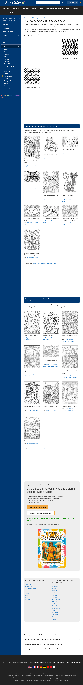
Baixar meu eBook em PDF (37, 507)
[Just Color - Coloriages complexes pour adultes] (34, 667)
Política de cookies (64, 662)
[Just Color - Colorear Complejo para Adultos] (41, 667)
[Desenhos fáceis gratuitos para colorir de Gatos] (70, 193)
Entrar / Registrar (72, 2)
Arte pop (54, 597)
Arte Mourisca (8, 76)
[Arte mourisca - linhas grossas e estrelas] (70, 55)
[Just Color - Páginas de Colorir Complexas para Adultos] (47, 667)
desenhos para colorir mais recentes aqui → (45, 449)
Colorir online (75, 8)
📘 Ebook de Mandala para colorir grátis (10, 96)
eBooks (12, 13)
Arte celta (54, 595)
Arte (33, 18)
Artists (41, 8)
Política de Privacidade (75, 662)
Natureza (27, 593)
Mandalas (28, 584)
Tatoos (54, 619)
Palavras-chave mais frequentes (37, 662)
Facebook (36, 659)
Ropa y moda (56, 612)
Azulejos (54, 601)
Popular (34, 8)
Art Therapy (28, 586)
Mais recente (25, 8)
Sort (25, 35)
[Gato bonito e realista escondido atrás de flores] (32, 158)
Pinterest (41, 659)
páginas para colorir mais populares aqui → (45, 263)
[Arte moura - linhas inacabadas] (32, 84)
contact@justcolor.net (58, 678)
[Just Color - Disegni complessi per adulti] (38, 667)
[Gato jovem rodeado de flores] (51, 193)
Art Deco (54, 590)
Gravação (54, 606)
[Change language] (80, 2)
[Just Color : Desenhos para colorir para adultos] (15, 2)
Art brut (54, 588)
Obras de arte (56, 608)
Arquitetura (55, 586)
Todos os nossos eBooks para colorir (41, 513)
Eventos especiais (30, 588)
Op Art (53, 610)
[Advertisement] (40, 52)
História (27, 599)
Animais (27, 591)
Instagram (46, 659)
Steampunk (55, 614)
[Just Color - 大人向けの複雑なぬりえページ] (54, 667)
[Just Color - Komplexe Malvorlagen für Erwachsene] (44, 667)
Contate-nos (48, 662)
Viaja (26, 595)
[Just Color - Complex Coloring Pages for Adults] (30, 667)
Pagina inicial (5, 8)
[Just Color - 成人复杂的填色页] (51, 667)
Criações (4, 13)
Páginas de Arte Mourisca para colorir (45, 18)
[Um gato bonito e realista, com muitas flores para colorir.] (70, 216)
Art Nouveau (55, 593)
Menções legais (55, 662)
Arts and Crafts (56, 599)
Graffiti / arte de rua (57, 604)
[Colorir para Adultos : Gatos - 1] (51, 152)
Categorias (15, 8)
